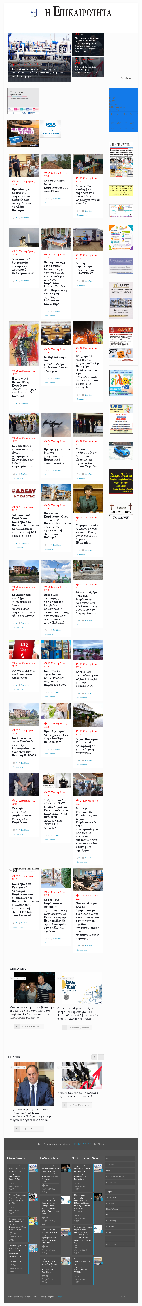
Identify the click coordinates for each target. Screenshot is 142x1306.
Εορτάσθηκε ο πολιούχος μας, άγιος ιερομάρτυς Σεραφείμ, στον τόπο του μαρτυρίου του (23, 455)
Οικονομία (110, 1215)
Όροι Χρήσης (111, 1170)
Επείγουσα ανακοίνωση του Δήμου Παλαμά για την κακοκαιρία (87, 679)
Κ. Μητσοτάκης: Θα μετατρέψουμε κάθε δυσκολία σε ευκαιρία (56, 364)
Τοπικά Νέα (111, 1197)
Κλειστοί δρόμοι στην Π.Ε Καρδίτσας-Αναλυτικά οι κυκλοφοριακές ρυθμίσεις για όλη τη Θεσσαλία (88, 602)
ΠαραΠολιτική (112, 1209)
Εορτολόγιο (126, 78)
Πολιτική (110, 1203)
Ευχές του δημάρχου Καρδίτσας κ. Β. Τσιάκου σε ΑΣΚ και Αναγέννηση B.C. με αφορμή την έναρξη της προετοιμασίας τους (32, 1114)
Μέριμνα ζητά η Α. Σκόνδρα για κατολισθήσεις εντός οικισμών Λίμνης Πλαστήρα (87, 534)
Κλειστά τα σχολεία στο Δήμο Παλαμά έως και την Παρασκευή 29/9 (55, 678)
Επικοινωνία (111, 1182)
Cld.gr (59, 1296)
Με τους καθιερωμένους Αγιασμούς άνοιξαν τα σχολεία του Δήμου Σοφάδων (87, 457)
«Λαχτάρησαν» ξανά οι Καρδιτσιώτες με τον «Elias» (56, 185)
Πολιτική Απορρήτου (115, 1176)
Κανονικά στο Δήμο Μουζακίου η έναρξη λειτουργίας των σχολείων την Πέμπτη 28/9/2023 (24, 746)
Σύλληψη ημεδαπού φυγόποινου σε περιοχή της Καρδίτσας (22, 815)
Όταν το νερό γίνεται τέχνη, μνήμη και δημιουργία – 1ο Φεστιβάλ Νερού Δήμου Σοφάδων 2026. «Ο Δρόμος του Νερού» (79, 1013)
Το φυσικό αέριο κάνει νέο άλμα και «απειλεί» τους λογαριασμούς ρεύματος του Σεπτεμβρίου (38, 72)
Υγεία (108, 1238)
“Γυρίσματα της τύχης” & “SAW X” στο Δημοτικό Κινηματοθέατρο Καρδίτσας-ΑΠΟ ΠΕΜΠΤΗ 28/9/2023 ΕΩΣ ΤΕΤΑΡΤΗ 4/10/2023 (56, 814)
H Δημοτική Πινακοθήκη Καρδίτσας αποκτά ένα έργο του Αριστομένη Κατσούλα (24, 387)
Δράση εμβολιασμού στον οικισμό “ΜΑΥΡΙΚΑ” (85, 268)
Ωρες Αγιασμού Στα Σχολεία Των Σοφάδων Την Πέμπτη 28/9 (56, 736)
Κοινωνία (110, 1226)
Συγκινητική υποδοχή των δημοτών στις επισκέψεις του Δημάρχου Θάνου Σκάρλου (88, 194)
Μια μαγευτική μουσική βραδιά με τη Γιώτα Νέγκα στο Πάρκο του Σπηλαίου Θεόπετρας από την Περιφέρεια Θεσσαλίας (87, 44)
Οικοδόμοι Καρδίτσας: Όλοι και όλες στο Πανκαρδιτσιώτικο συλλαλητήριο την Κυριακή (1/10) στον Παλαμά (57, 525)
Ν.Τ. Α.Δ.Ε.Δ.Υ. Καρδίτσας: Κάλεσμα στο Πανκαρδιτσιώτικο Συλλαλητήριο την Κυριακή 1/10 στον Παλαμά (25, 525)
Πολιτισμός (111, 1220)
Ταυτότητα (111, 1164)
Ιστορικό (109, 1158)
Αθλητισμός (111, 1244)
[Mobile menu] (9, 28)
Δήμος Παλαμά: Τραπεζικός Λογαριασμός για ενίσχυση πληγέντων (87, 746)
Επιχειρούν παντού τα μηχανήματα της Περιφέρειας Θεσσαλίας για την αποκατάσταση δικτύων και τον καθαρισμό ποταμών (87, 371)
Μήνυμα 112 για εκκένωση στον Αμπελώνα (23, 674)
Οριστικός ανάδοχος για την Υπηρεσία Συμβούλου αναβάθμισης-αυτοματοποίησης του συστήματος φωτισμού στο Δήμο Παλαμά (56, 608)
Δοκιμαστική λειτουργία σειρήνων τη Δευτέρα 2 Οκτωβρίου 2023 (23, 266)
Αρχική (109, 1191)
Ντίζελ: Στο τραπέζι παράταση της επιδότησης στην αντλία (87, 69)
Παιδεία (109, 1232)
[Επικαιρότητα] (71, 14)
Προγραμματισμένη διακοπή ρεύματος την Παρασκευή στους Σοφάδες (58, 456)
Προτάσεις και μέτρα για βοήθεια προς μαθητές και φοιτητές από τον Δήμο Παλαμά (22, 199)
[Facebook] (121, 1296)
